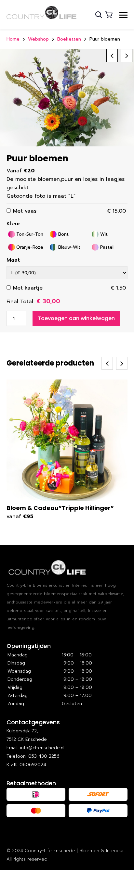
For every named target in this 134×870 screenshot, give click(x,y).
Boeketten (69, 39)
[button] (126, 55)
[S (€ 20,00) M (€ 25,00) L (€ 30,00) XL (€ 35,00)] (67, 272)
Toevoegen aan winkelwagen (76, 318)
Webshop (38, 39)
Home (13, 39)
